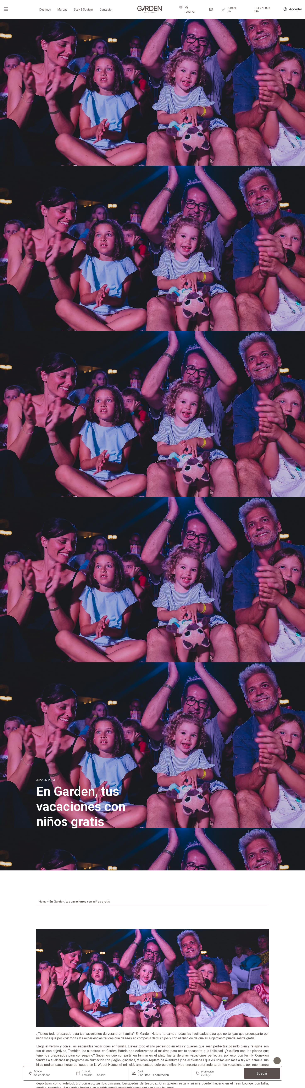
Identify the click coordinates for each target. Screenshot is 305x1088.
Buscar (261, 1073)
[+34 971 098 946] (249, 9)
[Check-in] (223, 9)
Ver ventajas (262, 1061)
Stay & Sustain (83, 9)
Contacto (106, 9)
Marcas (62, 9)
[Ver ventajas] (277, 1060)
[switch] (71, 1061)
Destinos (45, 9)
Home (42, 902)
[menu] (5, 9)
